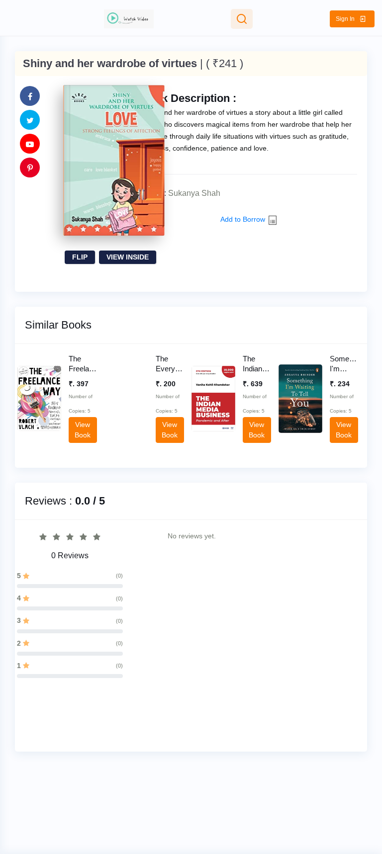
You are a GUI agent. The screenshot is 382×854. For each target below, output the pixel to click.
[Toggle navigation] (242, 19)
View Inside (127, 257)
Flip (80, 257)
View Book (39, 406)
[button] (352, 18)
